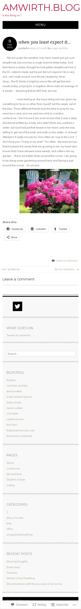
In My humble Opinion (19, 396)
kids (8, 523)
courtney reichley (17, 385)
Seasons (11, 572)
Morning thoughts (17, 561)
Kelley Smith (13, 402)
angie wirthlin (59, 48)
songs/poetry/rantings (19, 534)
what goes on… (20, 328)
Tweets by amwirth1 (18, 335)
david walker (14, 391)
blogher (11, 380)
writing (10, 485)
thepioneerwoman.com (20, 430)
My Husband (14, 474)
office (9, 528)
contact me (13, 468)
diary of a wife (38, 48)
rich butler (12, 413)
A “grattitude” (11, 269)
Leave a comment (66, 260)
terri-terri (11, 424)
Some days (13, 567)
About (10, 462)
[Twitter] (17, 306)
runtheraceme (15, 419)
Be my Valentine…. (66, 269)
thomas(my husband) (19, 435)
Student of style (15, 479)
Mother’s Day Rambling (20, 578)
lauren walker (14, 408)
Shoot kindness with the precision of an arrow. (34, 583)
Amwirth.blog (41, 7)
